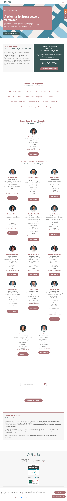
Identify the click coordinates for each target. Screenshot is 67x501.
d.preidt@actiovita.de (33, 303)
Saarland (45, 102)
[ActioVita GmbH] (7, 2)
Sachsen (54, 102)
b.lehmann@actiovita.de (33, 270)
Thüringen (48, 107)
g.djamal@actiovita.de (33, 195)
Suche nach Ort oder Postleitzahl (33, 381)
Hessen (20, 97)
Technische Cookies (5, 497)
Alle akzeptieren (60, 492)
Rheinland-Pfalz (33, 102)
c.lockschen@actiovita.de (54, 270)
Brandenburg (45, 91)
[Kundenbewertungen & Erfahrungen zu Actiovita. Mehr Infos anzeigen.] (33, 471)
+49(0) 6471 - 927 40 (49, 63)
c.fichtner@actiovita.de (12, 228)
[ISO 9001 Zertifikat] (33, 481)
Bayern (28, 91)
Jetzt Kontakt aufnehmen (11, 33)
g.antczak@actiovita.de (33, 149)
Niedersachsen (54, 97)
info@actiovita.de (39, 462)
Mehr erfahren (33, 154)
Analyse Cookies (17, 497)
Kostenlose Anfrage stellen (49, 68)
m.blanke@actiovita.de (12, 193)
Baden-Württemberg (15, 91)
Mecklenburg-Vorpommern (35, 97)
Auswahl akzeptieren (58, 496)
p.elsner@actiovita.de (54, 192)
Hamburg (11, 97)
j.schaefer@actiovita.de (54, 314)
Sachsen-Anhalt (20, 107)
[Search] (45, 384)
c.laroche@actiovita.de (12, 270)
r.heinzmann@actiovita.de (54, 230)
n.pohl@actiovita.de (12, 307)
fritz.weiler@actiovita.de (44, 348)
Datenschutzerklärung (27, 493)
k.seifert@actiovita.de (23, 349)
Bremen (56, 91)
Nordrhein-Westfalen (17, 102)
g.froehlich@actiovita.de (33, 235)
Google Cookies (27, 497)
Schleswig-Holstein (35, 107)
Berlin (36, 91)
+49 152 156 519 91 (55, 311)
